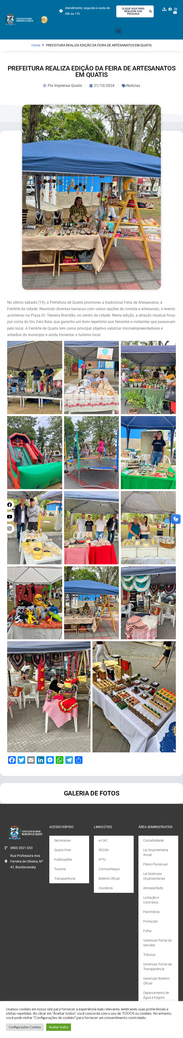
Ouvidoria (106, 888)
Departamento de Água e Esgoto (156, 995)
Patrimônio (151, 912)
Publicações (63, 859)
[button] (118, 31)
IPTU (102, 859)
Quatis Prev (62, 850)
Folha (147, 931)
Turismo (60, 869)
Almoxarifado (153, 888)
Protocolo (150, 921)
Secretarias (62, 840)
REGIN (103, 850)
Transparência (64, 878)
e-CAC (103, 840)
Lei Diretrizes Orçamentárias (154, 876)
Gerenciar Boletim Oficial (156, 981)
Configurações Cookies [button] (25, 1027)
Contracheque (109, 869)
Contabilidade (153, 840)
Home (35, 45)
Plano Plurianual (155, 864)
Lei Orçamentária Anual (155, 852)
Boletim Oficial (109, 878)
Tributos (149, 955)
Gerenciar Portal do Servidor (157, 943)
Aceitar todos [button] (58, 1027)
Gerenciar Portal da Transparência (157, 966)
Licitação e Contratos (151, 900)
